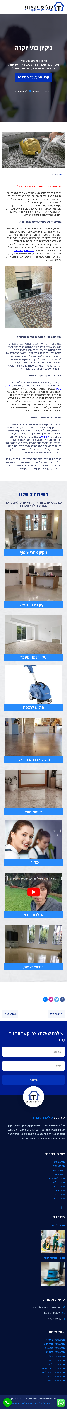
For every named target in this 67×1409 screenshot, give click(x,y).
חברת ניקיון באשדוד (55, 1339)
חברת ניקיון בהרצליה (55, 1351)
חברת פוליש (59, 1161)
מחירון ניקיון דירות (56, 1178)
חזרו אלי (34, 1079)
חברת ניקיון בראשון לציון (53, 1372)
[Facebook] (62, 999)
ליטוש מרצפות (58, 1169)
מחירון (33, 862)
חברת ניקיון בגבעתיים (55, 1347)
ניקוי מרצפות (59, 1186)
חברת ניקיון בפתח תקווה (53, 1368)
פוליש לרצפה (33, 707)
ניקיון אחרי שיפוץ (33, 552)
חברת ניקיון (52, 1403)
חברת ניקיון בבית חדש (54, 1343)
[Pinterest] (50, 999)
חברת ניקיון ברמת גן (55, 1376)
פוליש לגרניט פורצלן (33, 759)
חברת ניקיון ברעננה (56, 1380)
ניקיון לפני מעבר (33, 657)
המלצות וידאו (33, 914)
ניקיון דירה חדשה (33, 604)
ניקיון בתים (60, 1194)
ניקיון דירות (59, 1198)
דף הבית (48, 90)
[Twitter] (56, 999)
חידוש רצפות (33, 967)
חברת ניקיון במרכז (56, 1359)
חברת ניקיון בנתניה (56, 1364)
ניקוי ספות (60, 1190)
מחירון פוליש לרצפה (56, 1182)
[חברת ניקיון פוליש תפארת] (44, 6)
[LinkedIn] (45, 999)
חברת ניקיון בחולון (56, 1355)
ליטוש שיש (33, 812)
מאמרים (36, 90)
